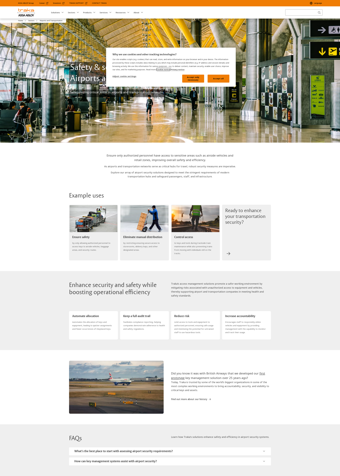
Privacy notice (177, 69)
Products (87, 12)
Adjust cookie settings (124, 76)
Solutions (55, 12)
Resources (121, 12)
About (136, 12)
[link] (43, 3)
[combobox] (303, 12)
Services (104, 12)
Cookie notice (163, 69)
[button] (62, 12)
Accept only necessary (193, 78)
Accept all (218, 78)
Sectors (71, 12)
